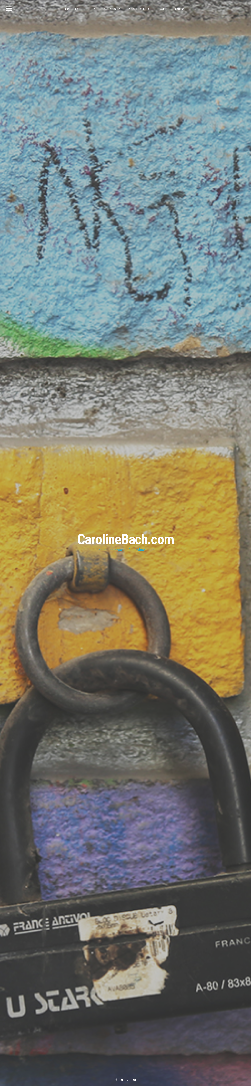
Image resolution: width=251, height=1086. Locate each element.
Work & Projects (139, 9)
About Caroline (75, 9)
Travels (162, 9)
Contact (180, 9)
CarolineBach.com (125, 539)
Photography (112, 9)
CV (94, 9)
